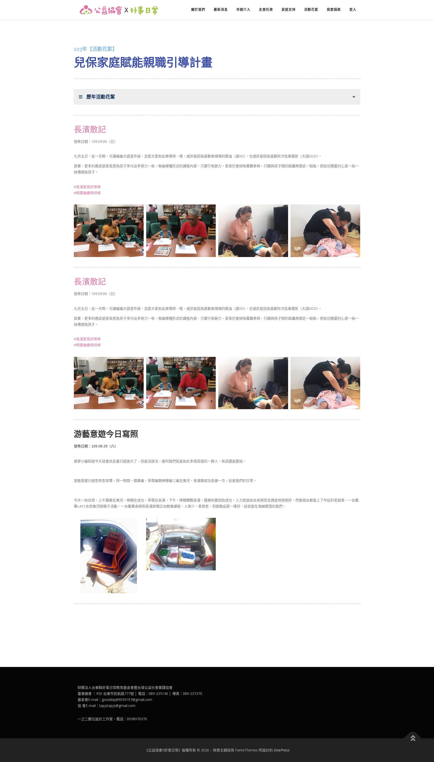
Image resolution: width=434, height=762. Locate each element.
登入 (352, 9)
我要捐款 (334, 9)
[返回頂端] (413, 738)
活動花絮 (311, 9)
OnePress (282, 750)
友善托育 (266, 9)
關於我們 (198, 9)
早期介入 (243, 9)
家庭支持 (289, 9)
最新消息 (221, 9)
